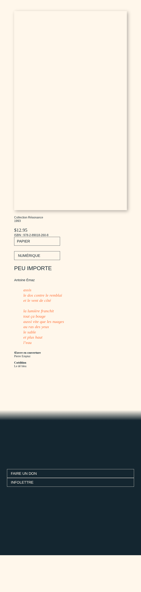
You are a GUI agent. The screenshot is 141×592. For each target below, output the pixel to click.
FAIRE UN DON (24, 473)
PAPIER (23, 241)
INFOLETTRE (22, 482)
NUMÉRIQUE (29, 256)
